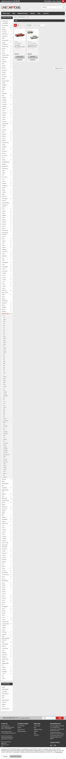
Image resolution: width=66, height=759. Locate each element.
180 (4, 317)
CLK (4, 401)
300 (4, 346)
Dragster (4, 164)
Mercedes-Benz (5, 313)
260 (4, 334)
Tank (3, 615)
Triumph (4, 628)
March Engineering (4, 300)
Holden (3, 211)
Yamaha (4, 669)
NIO (3, 515)
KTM (3, 260)
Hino (3, 209)
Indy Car (4, 226)
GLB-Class (5, 426)
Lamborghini (5, 266)
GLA (4, 424)
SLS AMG (5, 460)
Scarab (3, 593)
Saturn (3, 587)
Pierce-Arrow (5, 542)
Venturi (3, 646)
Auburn (3, 48)
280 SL (4, 344)
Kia (3, 258)
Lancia (3, 269)
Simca (3, 600)
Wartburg (4, 657)
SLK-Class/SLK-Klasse (6, 455)
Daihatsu (4, 134)
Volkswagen (5, 648)
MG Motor (4, 488)
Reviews (32, 13)
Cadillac (4, 98)
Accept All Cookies (15, 756)
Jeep (3, 245)
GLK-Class (5, 431)
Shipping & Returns (23, 13)
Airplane (4, 29)
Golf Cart (4, 196)
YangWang (4, 671)
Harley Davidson (6, 203)
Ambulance (4, 36)
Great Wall (4, 198)
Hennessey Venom (4, 206)
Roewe (3, 570)
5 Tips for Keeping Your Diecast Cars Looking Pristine (57, 726)
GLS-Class (5, 433)
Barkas (3, 68)
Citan (4, 390)
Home (15, 17)
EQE (4, 414)
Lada (3, 264)
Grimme (4, 200)
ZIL (3, 676)
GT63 (4, 435)
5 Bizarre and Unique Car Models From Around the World (57, 733)
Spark (3, 687)
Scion (3, 596)
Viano (4, 471)
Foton (3, 181)
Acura (3, 27)
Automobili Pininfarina (4, 546)
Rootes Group (5, 574)
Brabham (4, 85)
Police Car (4, 553)
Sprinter (5, 465)
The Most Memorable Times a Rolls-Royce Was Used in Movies (56, 737)
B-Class (4, 386)
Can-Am (4, 102)
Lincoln (4, 277)
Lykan (3, 288)
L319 (4, 437)
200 (4, 323)
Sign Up (59, 1)
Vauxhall (4, 634)
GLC (4, 428)
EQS (4, 416)
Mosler (3, 504)
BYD (3, 95)
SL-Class (5, 447)
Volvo (3, 650)
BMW (3, 79)
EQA (4, 409)
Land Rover (4, 271)
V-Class (4, 469)
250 (4, 333)
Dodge (3, 160)
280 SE (4, 342)
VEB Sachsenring (5, 643)
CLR (4, 405)
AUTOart (4, 702)
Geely (3, 190)
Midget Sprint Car (5, 491)
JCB (3, 243)
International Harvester (5, 233)
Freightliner (4, 185)
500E (4, 361)
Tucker (3, 630)
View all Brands (5, 708)
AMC (3, 38)
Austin (3, 53)
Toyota (3, 619)
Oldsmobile (4, 519)
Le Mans (4, 273)
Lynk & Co (4, 290)
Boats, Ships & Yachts (5, 82)
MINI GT (4, 704)
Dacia (3, 132)
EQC (4, 413)
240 (4, 331)
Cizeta (3, 119)
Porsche (4, 557)
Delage (3, 145)
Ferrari (3, 172)
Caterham (4, 104)
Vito (4, 475)
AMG (4, 382)
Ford (3, 179)
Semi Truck (5, 462)
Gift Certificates (21, 725)
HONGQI (4, 215)
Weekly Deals (5, 21)
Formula (4, 183)
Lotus (3, 284)
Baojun (3, 66)
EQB (4, 411)
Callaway (4, 100)
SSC (3, 604)
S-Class (4, 445)
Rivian (3, 568)
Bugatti (4, 87)
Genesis (4, 192)
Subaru (3, 611)
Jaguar (3, 241)
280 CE (4, 338)
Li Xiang (4, 279)
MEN (3, 481)
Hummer (4, 222)
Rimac (3, 566)
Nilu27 (3, 513)
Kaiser (3, 254)
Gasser (3, 188)
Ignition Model (5, 700)
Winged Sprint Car (5, 664)
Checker (4, 106)
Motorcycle (4, 507)
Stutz (3, 609)
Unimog (4, 467)
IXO (3, 698)
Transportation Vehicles (5, 624)
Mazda (3, 309)
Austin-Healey (5, 55)
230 (4, 329)
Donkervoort (5, 166)
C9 (3, 388)
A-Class (4, 376)
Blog (14, 13)
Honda (3, 213)
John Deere (4, 251)
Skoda (3, 602)
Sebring (4, 598)
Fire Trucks (4, 177)
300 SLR (5, 352)
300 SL (4, 350)
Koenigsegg (5, 262)
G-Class (4, 418)
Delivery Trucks (5, 142)
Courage (4, 129)
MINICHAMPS (5, 689)
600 (4, 367)
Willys (3, 661)
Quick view (20, 39)
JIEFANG (4, 249)
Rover (3, 577)
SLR (4, 458)
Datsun (3, 138)
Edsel (3, 170)
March (3, 297)
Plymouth (4, 549)
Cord (3, 127)
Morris (3, 502)
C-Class (4, 394)
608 (4, 369)
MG (3, 485)
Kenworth (4, 256)
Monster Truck (5, 500)
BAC (3, 63)
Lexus (3, 275)
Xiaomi (3, 667)
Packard (4, 530)
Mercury (4, 479)
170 (4, 315)
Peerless (4, 536)
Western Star (5, 659)
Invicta (3, 236)
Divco (3, 157)
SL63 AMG (5, 448)
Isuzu (3, 238)
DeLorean (4, 151)
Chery (3, 110)
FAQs (39, 13)
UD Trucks (4, 632)
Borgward (4, 93)
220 (4, 327)
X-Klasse (5, 477)
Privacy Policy (6, 13)
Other (3, 678)
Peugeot (4, 540)
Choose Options (19, 56)
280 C (4, 336)
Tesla (3, 617)
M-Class (5, 439)
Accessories (5, 25)
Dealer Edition (5, 693)
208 (4, 325)
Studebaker (4, 606)
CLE (4, 399)
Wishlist (19, 727)
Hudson (4, 219)
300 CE (4, 348)
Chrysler (4, 115)
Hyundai (4, 224)
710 (4, 371)
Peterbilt (4, 538)
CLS (4, 403)
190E (4, 321)
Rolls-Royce (5, 572)
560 (4, 365)
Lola (3, 281)
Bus (3, 91)
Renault (4, 562)
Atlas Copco (5, 46)
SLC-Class (5, 452)
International (5, 230)
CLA (4, 397)
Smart (4, 463)
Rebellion (4, 559)
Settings (5, 756)
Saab (3, 583)
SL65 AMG (5, 450)
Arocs (4, 384)
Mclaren (4, 311)
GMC (3, 194)
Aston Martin (5, 40)
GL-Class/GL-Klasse (6, 421)
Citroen (4, 117)
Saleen (3, 585)
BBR (3, 696)
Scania (3, 591)
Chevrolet (4, 113)
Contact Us (46, 13)
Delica (3, 149)
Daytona (4, 140)
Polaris (3, 551)
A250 (4, 378)
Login (53, 1)
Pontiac (4, 555)
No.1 (4, 441)
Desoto (4, 153)
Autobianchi (5, 57)
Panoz (3, 534)
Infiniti (3, 228)
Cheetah (4, 108)
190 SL (4, 319)
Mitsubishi (4, 498)
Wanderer (4, 652)
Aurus (3, 59)
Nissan (3, 517)
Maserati (4, 303)
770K (4, 373)
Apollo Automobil (4, 43)
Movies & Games (4, 510)
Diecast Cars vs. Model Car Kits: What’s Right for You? (57, 730)
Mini (3, 496)
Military (4, 494)
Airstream (4, 32)
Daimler (4, 136)
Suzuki (3, 613)
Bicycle (3, 74)
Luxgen (4, 286)
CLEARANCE (5, 23)
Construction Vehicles (5, 124)
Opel (3, 525)
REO (3, 564)
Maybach (4, 307)
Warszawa (4, 655)
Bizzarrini (4, 76)
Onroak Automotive (5, 522)
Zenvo (3, 674)
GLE (4, 429)
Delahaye (4, 147)
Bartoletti (4, 70)
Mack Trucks (5, 292)
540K (4, 363)
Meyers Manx (5, 483)
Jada (3, 706)
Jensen (4, 247)
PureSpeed (5, 443)
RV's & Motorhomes (5, 580)
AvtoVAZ (4, 61)
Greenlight (4, 691)
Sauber (3, 589)
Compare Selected (59, 68)
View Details (32, 56)
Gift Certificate (47, 1)
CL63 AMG (5, 395)
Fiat (3, 175)
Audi (3, 51)
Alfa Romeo (5, 34)
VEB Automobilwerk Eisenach (5, 638)
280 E (4, 340)
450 (4, 357)
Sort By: (29, 25)
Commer (4, 121)
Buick (3, 89)
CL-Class (5, 392)
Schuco (16, 41)
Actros (4, 380)
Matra (3, 305)
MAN (3, 294)
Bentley (4, 72)
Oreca (3, 527)
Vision (4, 473)
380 (4, 355)
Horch (3, 217)
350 (4, 353)
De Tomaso (4, 155)
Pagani (3, 532)
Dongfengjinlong (6, 162)
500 (4, 359)
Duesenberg (5, 168)
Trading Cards (5, 621)
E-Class (4, 407)
